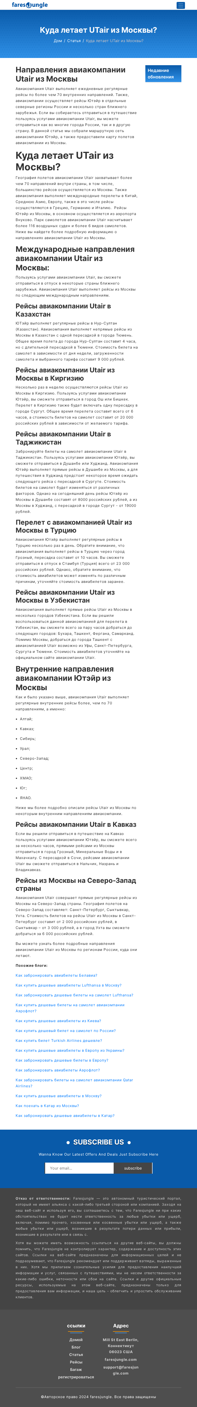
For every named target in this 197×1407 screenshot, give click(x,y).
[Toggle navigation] (181, 5)
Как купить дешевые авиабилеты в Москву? (59, 1096)
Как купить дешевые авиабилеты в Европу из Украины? (70, 1050)
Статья (74, 40)
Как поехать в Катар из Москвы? (47, 1105)
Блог (76, 1347)
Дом (58, 40)
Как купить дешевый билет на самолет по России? (66, 1030)
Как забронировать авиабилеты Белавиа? (57, 975)
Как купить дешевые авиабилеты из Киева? (58, 1021)
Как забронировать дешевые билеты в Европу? (62, 1060)
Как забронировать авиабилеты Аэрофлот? (58, 1070)
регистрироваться (76, 1377)
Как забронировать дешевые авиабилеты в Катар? (65, 1115)
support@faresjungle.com (121, 1370)
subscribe (133, 1168)
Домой (76, 1339)
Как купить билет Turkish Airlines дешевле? (59, 1040)
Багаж (76, 1369)
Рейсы (76, 1362)
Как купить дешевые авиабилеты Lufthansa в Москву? (69, 985)
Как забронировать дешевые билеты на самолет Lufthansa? (75, 995)
